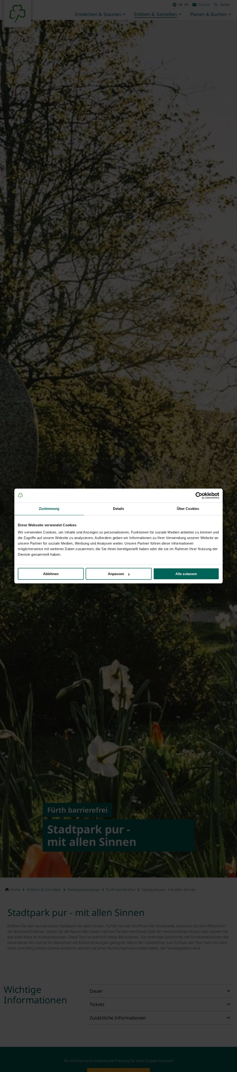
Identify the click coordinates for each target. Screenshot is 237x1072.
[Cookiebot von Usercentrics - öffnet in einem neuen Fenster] (199, 495)
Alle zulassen (186, 574)
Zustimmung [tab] (49, 509)
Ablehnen (51, 574)
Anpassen (116, 574)
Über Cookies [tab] (188, 509)
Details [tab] (118, 509)
